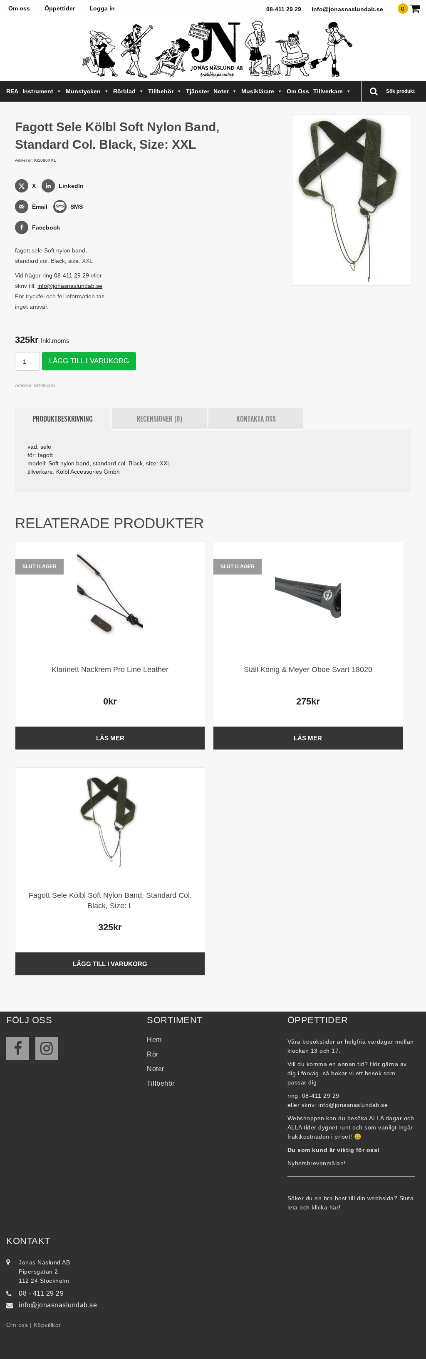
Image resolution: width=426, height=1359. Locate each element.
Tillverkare (328, 91)
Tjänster (197, 91)
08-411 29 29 (283, 9)
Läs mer (110, 738)
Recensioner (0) (159, 419)
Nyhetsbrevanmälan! (316, 1163)
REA (12, 91)
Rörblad (124, 91)
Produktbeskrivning (62, 419)
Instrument (37, 91)
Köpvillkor (47, 1325)
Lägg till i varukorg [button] (110, 963)
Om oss (19, 8)
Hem (154, 1039)
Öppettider (60, 8)
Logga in (102, 8)
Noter (221, 91)
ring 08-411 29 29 (65, 275)
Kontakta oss (256, 419)
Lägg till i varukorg (89, 361)
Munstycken (83, 91)
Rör (153, 1054)
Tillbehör (160, 91)
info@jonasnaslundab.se (347, 9)
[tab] (62, 419)
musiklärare (257, 91)
